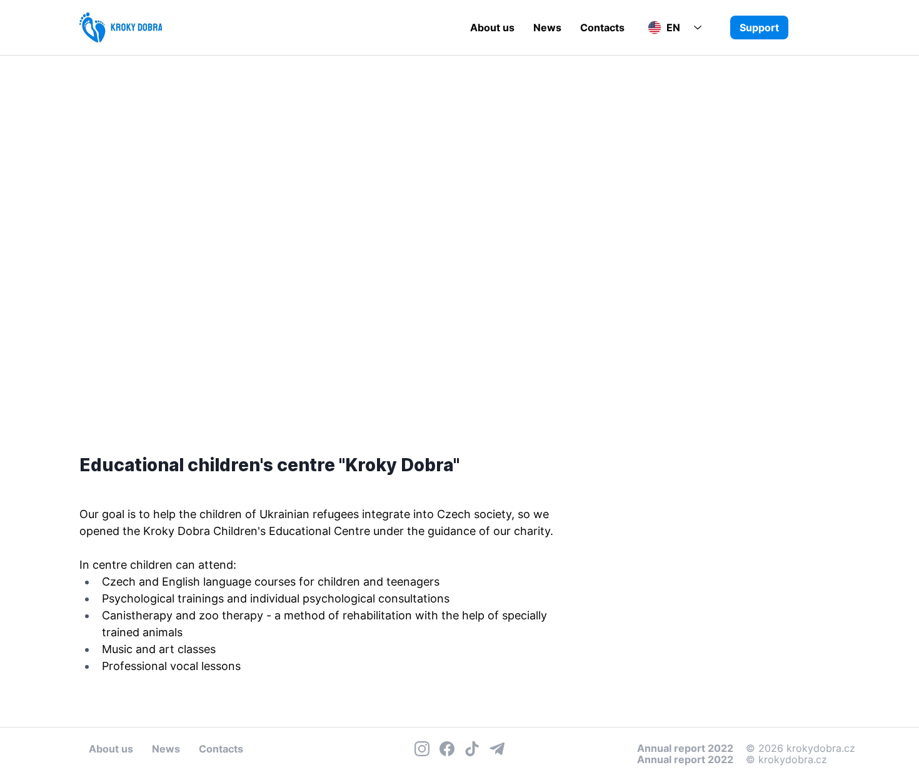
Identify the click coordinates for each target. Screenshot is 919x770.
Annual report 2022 (685, 759)
